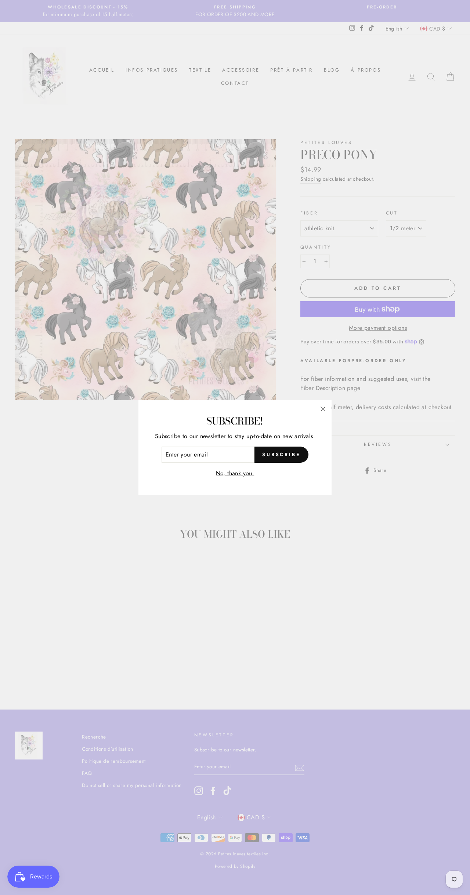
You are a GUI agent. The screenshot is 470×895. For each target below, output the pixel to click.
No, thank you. (235, 473)
